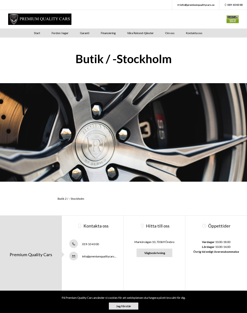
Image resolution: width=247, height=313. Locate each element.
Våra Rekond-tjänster (140, 33)
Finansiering (108, 33)
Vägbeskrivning (154, 253)
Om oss (169, 33)
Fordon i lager (60, 33)
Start (37, 33)
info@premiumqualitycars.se (197, 4)
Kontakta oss (194, 33)
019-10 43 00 (234, 4)
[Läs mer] (232, 19)
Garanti (84, 33)
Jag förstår (123, 306)
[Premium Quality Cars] (39, 19)
